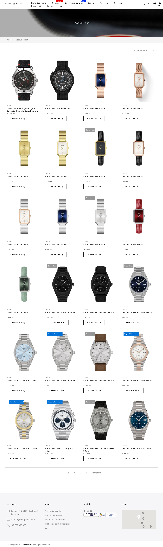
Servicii (50, 6)
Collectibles (119, 3)
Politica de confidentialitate (57, 524)
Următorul (96, 473)
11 (86, 473)
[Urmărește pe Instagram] (88, 511)
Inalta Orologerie (38, 3)
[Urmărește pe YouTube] (91, 511)
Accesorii (104, 3)
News (61, 6)
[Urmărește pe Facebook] (84, 511)
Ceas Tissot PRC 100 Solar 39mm (60, 312)
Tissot (9, 105)
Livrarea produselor (53, 515)
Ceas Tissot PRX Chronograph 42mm (59, 449)
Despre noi (36, 6)
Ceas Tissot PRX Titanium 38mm (136, 448)
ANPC (47, 528)
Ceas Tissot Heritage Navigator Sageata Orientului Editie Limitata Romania (22, 109)
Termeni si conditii (53, 511)
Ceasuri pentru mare (75, 2)
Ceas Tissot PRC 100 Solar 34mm (137, 380)
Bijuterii (91, 3)
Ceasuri (57, 2)
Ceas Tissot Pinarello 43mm (58, 108)
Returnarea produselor (55, 519)
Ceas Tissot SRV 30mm (94, 108)
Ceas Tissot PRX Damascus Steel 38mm (98, 449)
